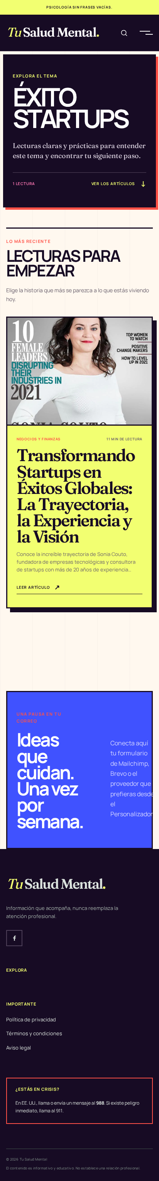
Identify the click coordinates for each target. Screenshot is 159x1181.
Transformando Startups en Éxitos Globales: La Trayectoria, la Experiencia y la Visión (76, 496)
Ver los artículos (118, 183)
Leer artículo (38, 587)
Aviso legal (18, 1047)
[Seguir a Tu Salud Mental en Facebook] (14, 938)
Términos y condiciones (34, 1033)
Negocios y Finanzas (39, 438)
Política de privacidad (31, 1019)
